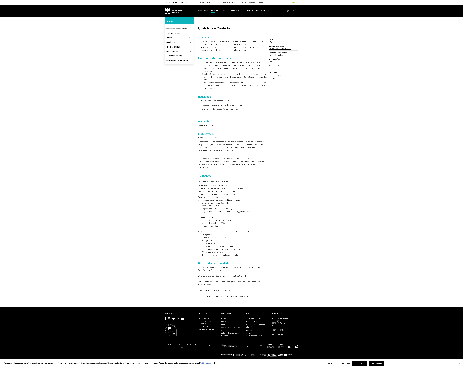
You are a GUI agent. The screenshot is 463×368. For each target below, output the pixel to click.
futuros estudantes (253, 318)
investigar (235, 11)
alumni (249, 327)
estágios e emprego (175, 56)
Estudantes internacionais (231, 2)
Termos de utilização (185, 345)
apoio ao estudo (173, 51)
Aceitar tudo (377, 363)
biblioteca (224, 336)
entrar (294, 2)
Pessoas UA (251, 2)
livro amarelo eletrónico (207, 329)
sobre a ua (203, 11)
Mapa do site (211, 345)
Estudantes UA (216, 2)
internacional (262, 11)
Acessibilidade (199, 345)
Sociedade (260, 2)
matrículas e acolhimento (176, 29)
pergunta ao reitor (205, 318)
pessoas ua (250, 330)
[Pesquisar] (297, 11)
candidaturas (171, 42)
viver (225, 11)
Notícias (167, 2)
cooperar (248, 11)
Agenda (175, 2)
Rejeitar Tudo (359, 363)
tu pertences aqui (173, 33)
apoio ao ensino (173, 47)
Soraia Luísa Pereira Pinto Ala (280, 49)
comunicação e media (254, 336)
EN (293, 11)
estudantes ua (251, 321)
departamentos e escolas (177, 60)
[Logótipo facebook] (165, 319)
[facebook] (182, 2)
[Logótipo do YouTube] (182, 319)
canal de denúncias (205, 326)
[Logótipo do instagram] (169, 319)
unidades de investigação (230, 333)
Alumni (243, 2)
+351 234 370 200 (279, 330)
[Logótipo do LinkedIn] (178, 319)
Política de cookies (207, 363)
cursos (169, 38)
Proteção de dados (170, 345)
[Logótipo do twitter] (173, 319)
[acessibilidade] (287, 10)
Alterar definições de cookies (338, 363)
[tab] (179, 29)
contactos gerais (278, 335)
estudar (215, 11)
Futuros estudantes (204, 2)
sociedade (250, 333)
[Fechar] (459, 363)
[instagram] (186, 2)
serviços (223, 330)
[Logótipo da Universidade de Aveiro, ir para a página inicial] (173, 11)
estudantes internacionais (256, 324)
